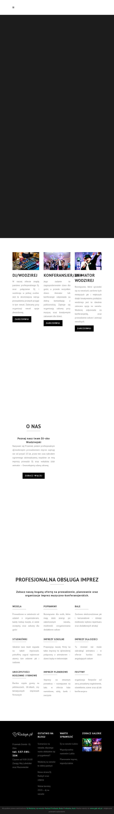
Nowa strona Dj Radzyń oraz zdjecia (44, 776)
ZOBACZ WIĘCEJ (33, 475)
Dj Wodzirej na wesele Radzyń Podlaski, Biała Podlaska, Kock (51, 808)
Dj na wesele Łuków (69, 743)
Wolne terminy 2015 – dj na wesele (44, 790)
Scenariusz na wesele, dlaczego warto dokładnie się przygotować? (46, 749)
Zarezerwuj (22, 319)
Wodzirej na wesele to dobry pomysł (46, 763)
